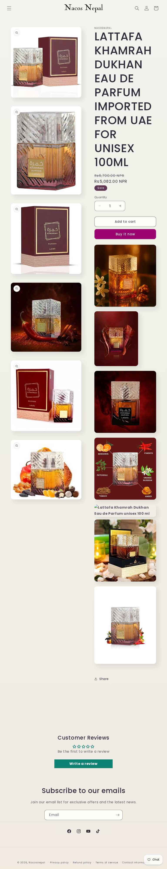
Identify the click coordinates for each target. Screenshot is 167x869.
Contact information (136, 862)
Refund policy (82, 862)
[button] (9, 8)
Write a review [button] (83, 763)
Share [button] (104, 679)
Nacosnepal (37, 862)
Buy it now (125, 234)
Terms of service (106, 862)
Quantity (100, 197)
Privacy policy (59, 862)
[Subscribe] (117, 815)
